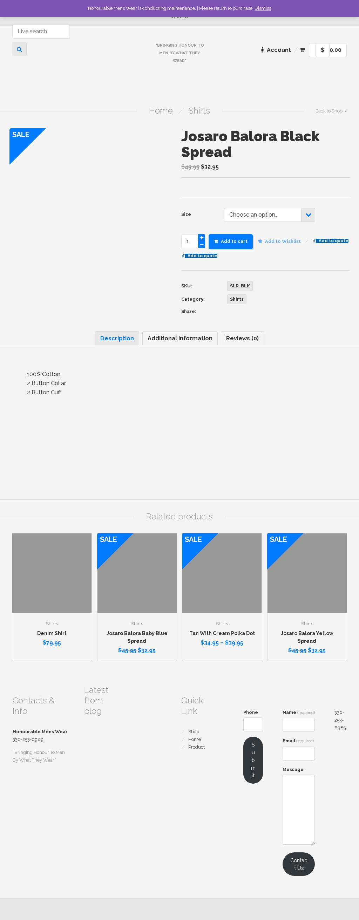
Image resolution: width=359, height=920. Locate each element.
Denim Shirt (52, 633)
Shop (193, 731)
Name (299, 712)
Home (161, 110)
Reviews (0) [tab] (242, 338)
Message (293, 769)
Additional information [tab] (180, 338)
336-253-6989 (340, 720)
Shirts (199, 110)
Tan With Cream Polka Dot (222, 633)
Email (298, 740)
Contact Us (298, 864)
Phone (250, 712)
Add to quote (333, 241)
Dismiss (263, 8)
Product (196, 747)
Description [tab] (117, 338)
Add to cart (234, 241)
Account (279, 50)
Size (186, 214)
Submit (253, 760)
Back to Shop (329, 111)
